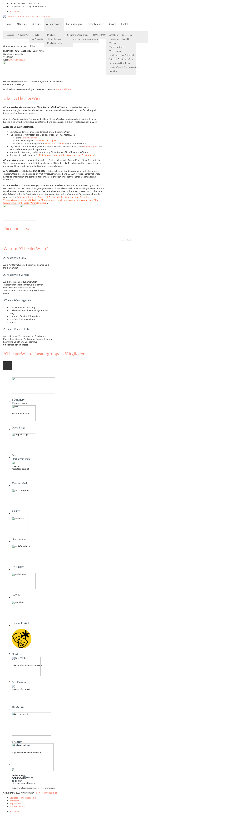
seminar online (99, 34)
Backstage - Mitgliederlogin (23, 797)
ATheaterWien (53, 23)
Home (9, 23)
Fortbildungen (74, 23)
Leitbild (35, 35)
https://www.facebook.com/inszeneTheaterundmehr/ (33, 788)
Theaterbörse (115, 39)
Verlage (112, 43)
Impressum (127, 35)
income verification (126, 240)
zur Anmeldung (63, 89)
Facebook (14, 11)
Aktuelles (22, 23)
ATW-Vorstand (38, 39)
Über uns (36, 23)
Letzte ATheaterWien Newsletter (123, 67)
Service (112, 23)
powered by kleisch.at (46, 792)
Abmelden (15, 800)
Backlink (113, 71)
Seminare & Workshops (77, 35)
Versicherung (115, 51)
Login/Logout (12, 35)
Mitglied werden (54, 43)
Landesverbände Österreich (121, 55)
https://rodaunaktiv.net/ (23, 783)
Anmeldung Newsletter (119, 63)
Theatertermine (54, 39)
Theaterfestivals (116, 47)
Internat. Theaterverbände (121, 59)
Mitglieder (51, 35)
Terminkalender (95, 23)
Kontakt (125, 23)
